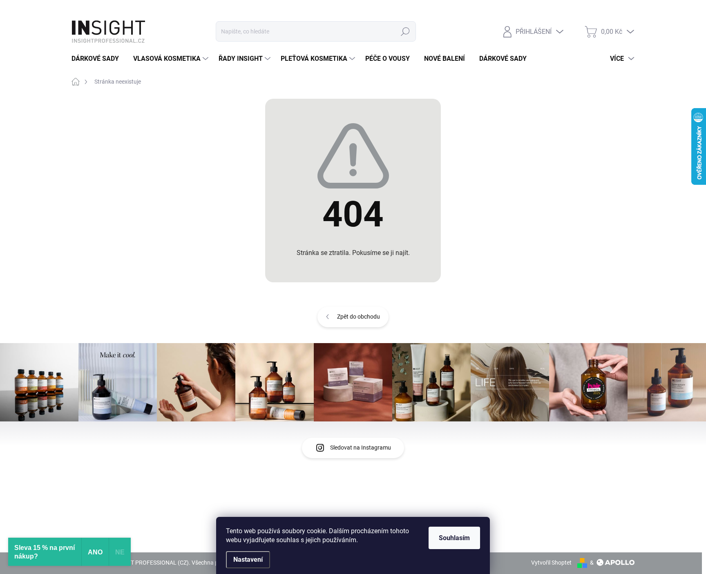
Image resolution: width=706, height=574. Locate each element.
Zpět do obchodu (358, 316)
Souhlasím (454, 538)
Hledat (405, 31)
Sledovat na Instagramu (360, 447)
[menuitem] (98, 59)
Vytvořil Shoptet (551, 562)
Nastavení (248, 559)
